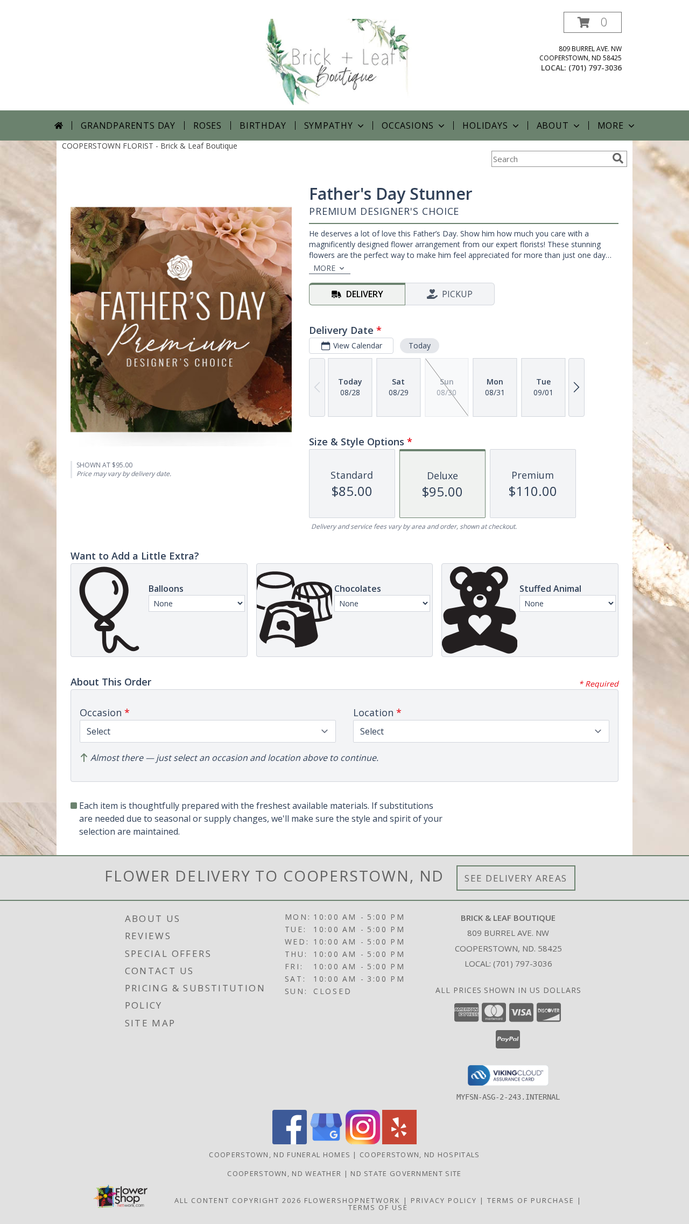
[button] (593, 22)
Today (420, 345)
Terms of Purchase (530, 1200)
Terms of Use (378, 1207)
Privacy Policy (444, 1200)
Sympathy (328, 125)
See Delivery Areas (516, 878)
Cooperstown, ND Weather (284, 1173)
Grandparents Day (128, 125)
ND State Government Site (405, 1173)
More (610, 125)
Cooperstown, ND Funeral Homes (279, 1154)
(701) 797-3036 (595, 67)
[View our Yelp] (399, 1141)
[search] (618, 158)
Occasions (408, 125)
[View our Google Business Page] (326, 1141)
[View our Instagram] (363, 1141)
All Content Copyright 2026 (237, 1200)
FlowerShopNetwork (352, 1200)
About (553, 125)
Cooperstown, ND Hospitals (420, 1154)
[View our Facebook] (289, 1141)
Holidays (485, 125)
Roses (207, 125)
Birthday (263, 125)
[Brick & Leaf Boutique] (345, 61)
